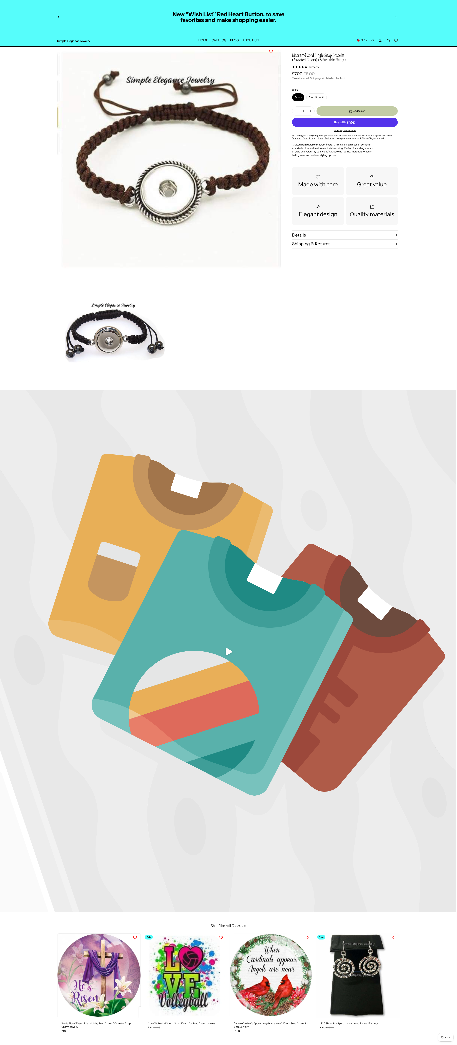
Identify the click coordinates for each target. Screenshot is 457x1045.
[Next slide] (396, 17)
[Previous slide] (58, 17)
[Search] (373, 40)
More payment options (345, 130)
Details (299, 235)
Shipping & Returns (311, 244)
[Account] (380, 40)
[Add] (135, 1012)
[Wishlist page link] (396, 40)
